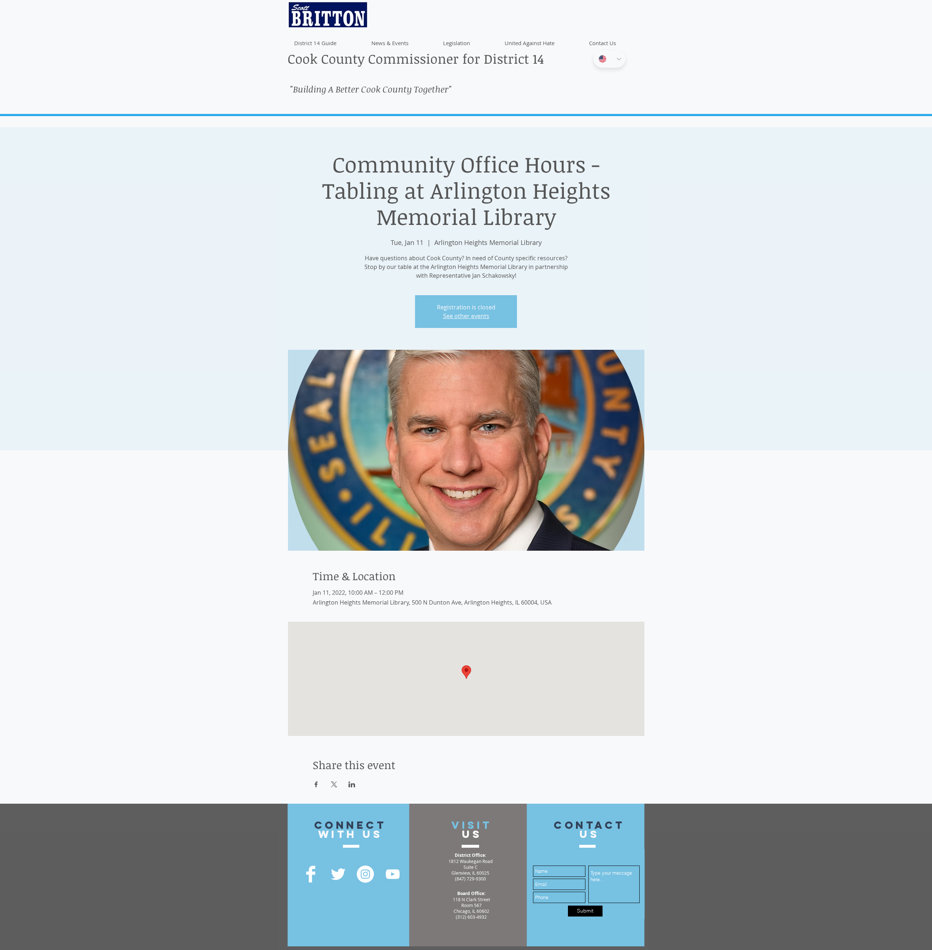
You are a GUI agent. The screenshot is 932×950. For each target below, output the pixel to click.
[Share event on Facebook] (316, 784)
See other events (466, 316)
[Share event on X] (334, 784)
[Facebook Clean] (310, 874)
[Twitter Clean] (338, 874)
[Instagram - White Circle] (365, 874)
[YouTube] (392, 874)
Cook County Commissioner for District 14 (416, 58)
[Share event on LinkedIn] (351, 784)
